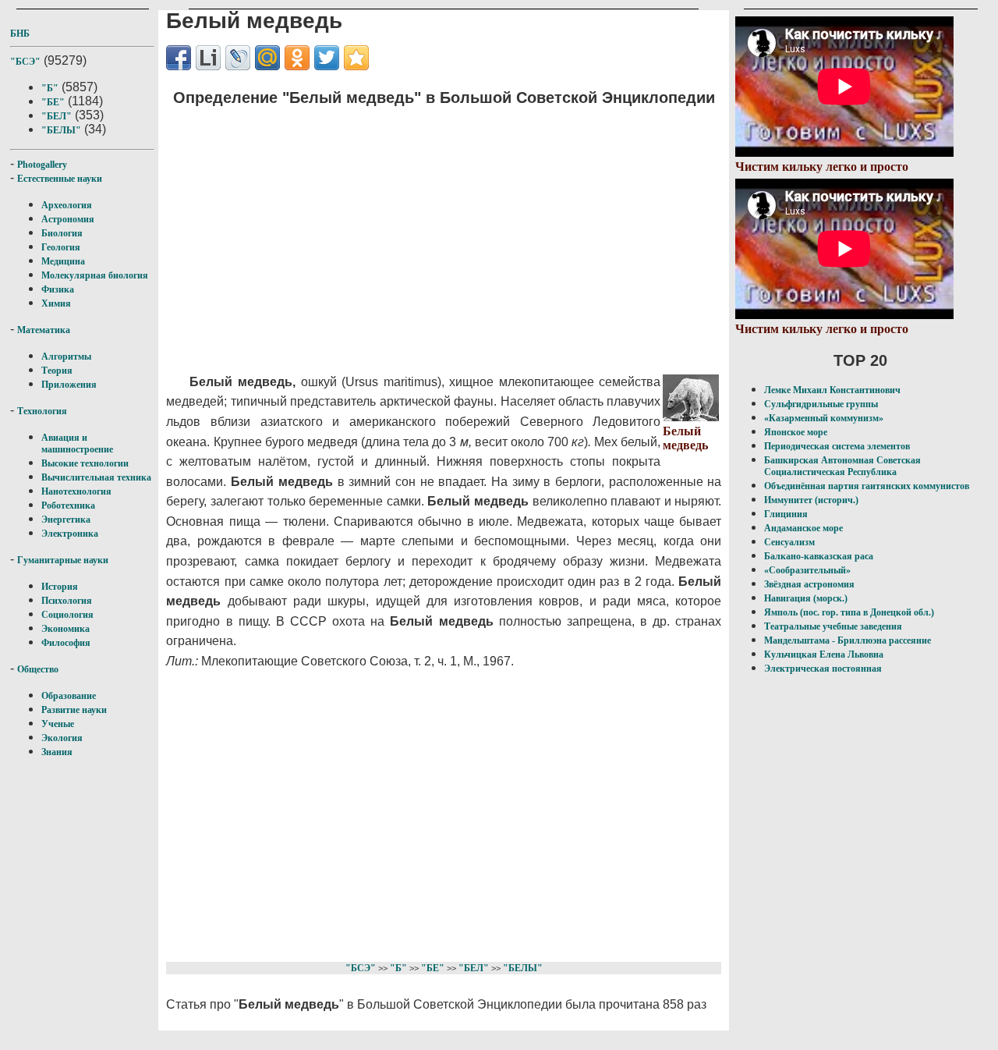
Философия (65, 642)
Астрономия (67, 219)
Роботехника (68, 505)
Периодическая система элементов (837, 446)
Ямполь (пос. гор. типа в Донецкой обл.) (849, 612)
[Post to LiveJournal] (237, 57)
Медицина (63, 261)
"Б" (49, 88)
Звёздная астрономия (809, 584)
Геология (60, 247)
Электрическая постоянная (823, 668)
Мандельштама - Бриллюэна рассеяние (847, 640)
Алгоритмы (66, 356)
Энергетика (65, 519)
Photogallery (42, 164)
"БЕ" (53, 102)
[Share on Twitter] (326, 57)
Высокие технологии (85, 463)
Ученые (57, 723)
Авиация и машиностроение (77, 443)
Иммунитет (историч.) (811, 500)
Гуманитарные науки (62, 560)
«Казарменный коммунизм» (823, 418)
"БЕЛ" (56, 116)
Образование (68, 695)
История (59, 586)
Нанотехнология (76, 491)
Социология (67, 614)
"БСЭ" (25, 61)
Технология (42, 411)
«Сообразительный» (807, 570)
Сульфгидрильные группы (821, 404)
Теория (57, 370)
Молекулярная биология (94, 275)
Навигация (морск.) (806, 598)
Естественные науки (59, 178)
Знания (57, 752)
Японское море (795, 432)
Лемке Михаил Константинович (832, 390)
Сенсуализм (789, 542)
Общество (37, 669)
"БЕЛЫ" (61, 130)
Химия (56, 303)
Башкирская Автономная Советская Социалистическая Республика (842, 466)
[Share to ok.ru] (297, 57)
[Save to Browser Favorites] (356, 57)
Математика (43, 330)
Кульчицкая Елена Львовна (823, 654)
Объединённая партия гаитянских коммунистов (866, 486)
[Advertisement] (421, 230)
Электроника (69, 533)
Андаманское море (803, 528)
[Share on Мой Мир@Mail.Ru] (267, 57)
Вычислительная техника (96, 477)
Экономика (65, 628)
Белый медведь (685, 438)
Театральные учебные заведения (833, 626)
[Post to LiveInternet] (208, 57)
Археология (66, 205)
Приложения (69, 384)
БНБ (20, 33)
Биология (62, 233)
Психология (66, 600)
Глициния (786, 514)
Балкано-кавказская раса (818, 556)
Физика (57, 289)
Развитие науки (74, 709)
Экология (62, 738)
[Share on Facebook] (178, 57)
